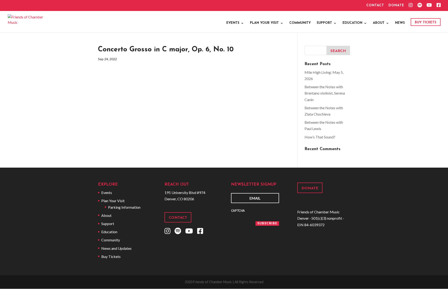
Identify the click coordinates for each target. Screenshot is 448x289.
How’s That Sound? (319, 137)
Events (232, 23)
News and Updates (116, 248)
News (400, 23)
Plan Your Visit (264, 23)
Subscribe (267, 223)
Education (352, 23)
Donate (396, 5)
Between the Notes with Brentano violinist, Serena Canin (324, 93)
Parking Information (124, 207)
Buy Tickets (425, 22)
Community (300, 23)
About (379, 23)
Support (324, 23)
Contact (375, 5)
